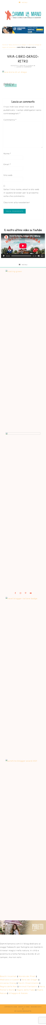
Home (4, 45)
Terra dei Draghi (30, 980)
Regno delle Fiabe (25, 990)
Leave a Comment (24, 67)
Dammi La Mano (23, 15)
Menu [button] (25, 2)
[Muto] (39, 256)
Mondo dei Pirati (27, 976)
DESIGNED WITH (36, 1007)
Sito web (8, 175)
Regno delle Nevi (8, 987)
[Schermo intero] (42, 256)
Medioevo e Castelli (10, 980)
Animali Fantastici (28, 987)
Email (7, 164)
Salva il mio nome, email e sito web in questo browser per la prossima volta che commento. (21, 192)
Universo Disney (8, 983)
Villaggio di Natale (18, 993)
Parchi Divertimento (28, 983)
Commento (10, 120)
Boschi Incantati (8, 976)
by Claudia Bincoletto (23, 1011)
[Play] (4, 256)
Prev (8, 84)
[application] (23, 246)
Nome (7, 154)
